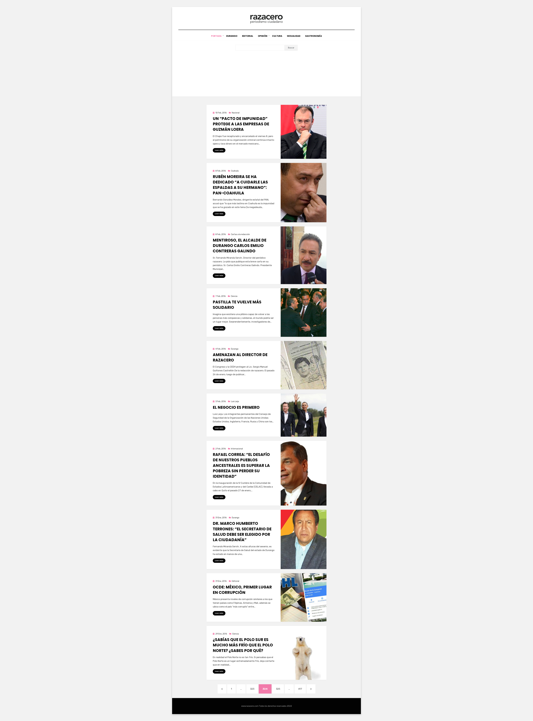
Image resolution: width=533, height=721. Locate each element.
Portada (216, 36)
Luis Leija (235, 401)
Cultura (277, 36)
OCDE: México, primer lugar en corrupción (242, 589)
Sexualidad (293, 36)
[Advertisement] (266, 71)
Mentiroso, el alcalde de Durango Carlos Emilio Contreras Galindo (239, 246)
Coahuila (235, 171)
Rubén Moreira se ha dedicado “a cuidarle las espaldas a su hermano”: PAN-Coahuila (240, 185)
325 (280, 688)
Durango (231, 36)
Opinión (262, 36)
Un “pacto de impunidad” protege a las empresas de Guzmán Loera (241, 124)
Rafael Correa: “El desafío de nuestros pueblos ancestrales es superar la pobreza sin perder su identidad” (241, 465)
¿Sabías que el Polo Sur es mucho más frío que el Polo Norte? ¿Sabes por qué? (243, 645)
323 (254, 688)
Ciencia (234, 296)
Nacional (235, 113)
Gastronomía (313, 36)
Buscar (291, 48)
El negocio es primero (236, 407)
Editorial (247, 36)
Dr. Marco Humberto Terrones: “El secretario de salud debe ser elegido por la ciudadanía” (242, 532)
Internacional (237, 449)
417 (302, 688)
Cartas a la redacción (240, 234)
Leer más (219, 150)
